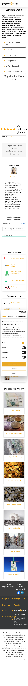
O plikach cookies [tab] (21, 316)
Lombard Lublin (14, 528)
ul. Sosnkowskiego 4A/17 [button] (12, 43)
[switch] (24, 347)
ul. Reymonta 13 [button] (12, 61)
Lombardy (11, 137)
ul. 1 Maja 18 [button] (11, 55)
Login (23, 223)
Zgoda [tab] (4, 316)
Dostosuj (14, 368)
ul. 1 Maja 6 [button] (10, 50)
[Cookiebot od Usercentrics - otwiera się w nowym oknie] (19, 312)
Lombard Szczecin (14, 575)
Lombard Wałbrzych (14, 480)
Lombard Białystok (14, 505)
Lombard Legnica (14, 410)
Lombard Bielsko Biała (14, 457)
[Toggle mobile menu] (25, 4)
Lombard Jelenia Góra (14, 433)
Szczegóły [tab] (11, 316)
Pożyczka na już (15, 376)
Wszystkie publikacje (14, 176)
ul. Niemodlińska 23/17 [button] (14, 71)
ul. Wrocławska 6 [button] (12, 66)
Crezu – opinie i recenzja (17, 280)
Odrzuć (14, 373)
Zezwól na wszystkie (14, 364)
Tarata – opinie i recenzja (17, 287)
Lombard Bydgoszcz (14, 551)
